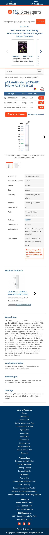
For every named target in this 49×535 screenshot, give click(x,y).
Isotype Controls (24, 471)
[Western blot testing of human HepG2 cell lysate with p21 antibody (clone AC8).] (9, 165)
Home (7, 77)
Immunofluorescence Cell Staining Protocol (24, 495)
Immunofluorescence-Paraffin (24, 488)
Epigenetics (24, 430)
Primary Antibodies (24, 464)
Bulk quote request (36, 114)
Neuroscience (24, 443)
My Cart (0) (24, 26)
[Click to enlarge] (24, 136)
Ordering (28, 529)
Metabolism (24, 436)
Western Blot (24, 478)
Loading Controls (24, 468)
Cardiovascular (24, 420)
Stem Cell (24, 453)
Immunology (24, 433)
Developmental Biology (24, 426)
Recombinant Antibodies (24, 461)
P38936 (28, 220)
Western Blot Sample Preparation (24, 491)
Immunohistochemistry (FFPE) (24, 481)
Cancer (24, 413)
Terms (19, 529)
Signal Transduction (24, 450)
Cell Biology (24, 416)
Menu (9, 71)
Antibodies (15, 77)
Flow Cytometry (24, 485)
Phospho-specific (24, 446)
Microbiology (24, 440)
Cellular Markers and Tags (24, 423)
